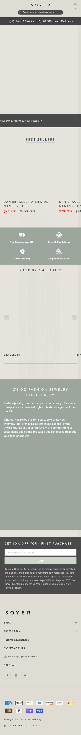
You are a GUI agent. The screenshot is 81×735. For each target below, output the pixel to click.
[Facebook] (7, 675)
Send (40, 560)
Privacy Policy (11, 719)
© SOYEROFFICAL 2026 (21, 725)
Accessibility (34, 719)
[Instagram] (16, 675)
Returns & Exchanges (16, 639)
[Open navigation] (5, 5)
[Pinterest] (24, 675)
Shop (8, 622)
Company (12, 631)
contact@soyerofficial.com (22, 656)
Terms (23, 719)
